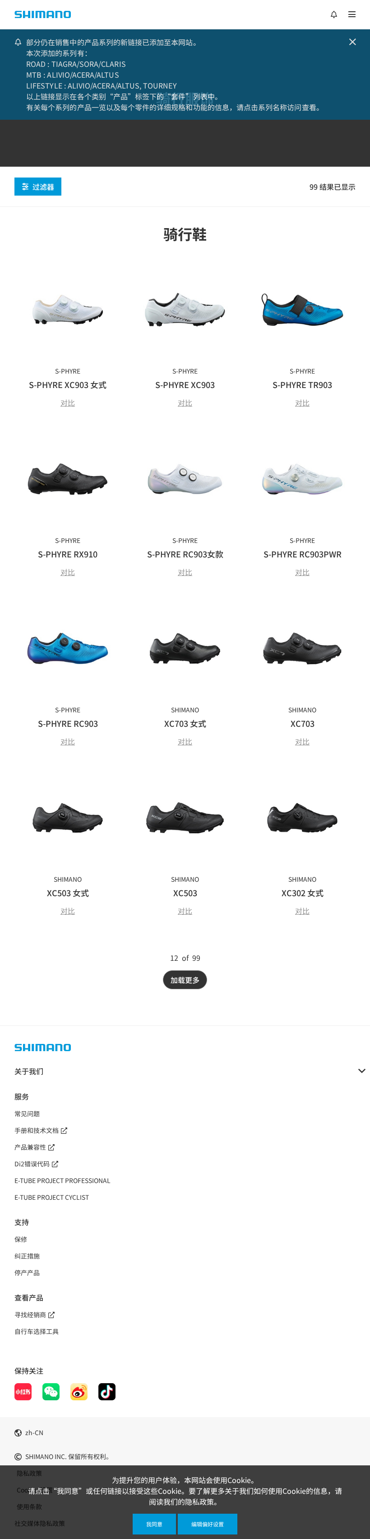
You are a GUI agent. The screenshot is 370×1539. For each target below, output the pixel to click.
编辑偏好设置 (207, 1524)
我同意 (154, 1524)
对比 (67, 402)
